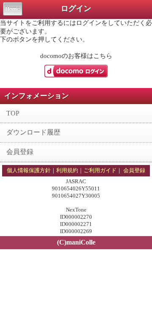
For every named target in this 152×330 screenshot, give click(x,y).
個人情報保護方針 (29, 170)
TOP (12, 113)
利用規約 (67, 170)
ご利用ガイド (100, 170)
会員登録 (19, 151)
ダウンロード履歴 (33, 132)
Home (12, 9)
